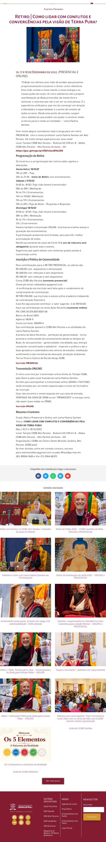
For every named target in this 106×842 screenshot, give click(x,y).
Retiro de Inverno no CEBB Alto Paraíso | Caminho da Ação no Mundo (25, 530)
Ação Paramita (50, 807)
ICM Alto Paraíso (51, 816)
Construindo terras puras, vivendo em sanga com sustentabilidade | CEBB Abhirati (25, 622)
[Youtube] (21, 817)
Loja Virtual (67, 828)
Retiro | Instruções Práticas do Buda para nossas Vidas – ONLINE (25, 717)
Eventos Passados (53, 9)
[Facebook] (14, 817)
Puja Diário (67, 809)
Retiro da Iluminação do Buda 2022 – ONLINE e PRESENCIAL (80, 576)
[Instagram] (28, 817)
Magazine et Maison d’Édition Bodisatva (51, 833)
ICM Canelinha (50, 821)
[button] (38, 476)
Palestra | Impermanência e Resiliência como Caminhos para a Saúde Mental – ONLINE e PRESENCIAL (80, 624)
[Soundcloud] (14, 822)
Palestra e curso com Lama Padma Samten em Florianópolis (25, 576)
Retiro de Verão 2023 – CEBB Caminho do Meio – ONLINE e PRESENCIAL (80, 530)
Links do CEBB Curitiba (80, 728)
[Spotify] (21, 822)
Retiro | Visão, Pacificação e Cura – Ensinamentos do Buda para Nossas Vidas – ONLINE (25, 671)
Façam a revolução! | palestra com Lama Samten (80, 670)
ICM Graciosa (49, 826)
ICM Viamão (49, 811)
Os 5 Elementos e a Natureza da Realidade (25, 764)
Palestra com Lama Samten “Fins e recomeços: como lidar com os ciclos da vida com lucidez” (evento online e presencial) (80, 719)
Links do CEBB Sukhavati (25, 771)
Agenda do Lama (69, 804)
